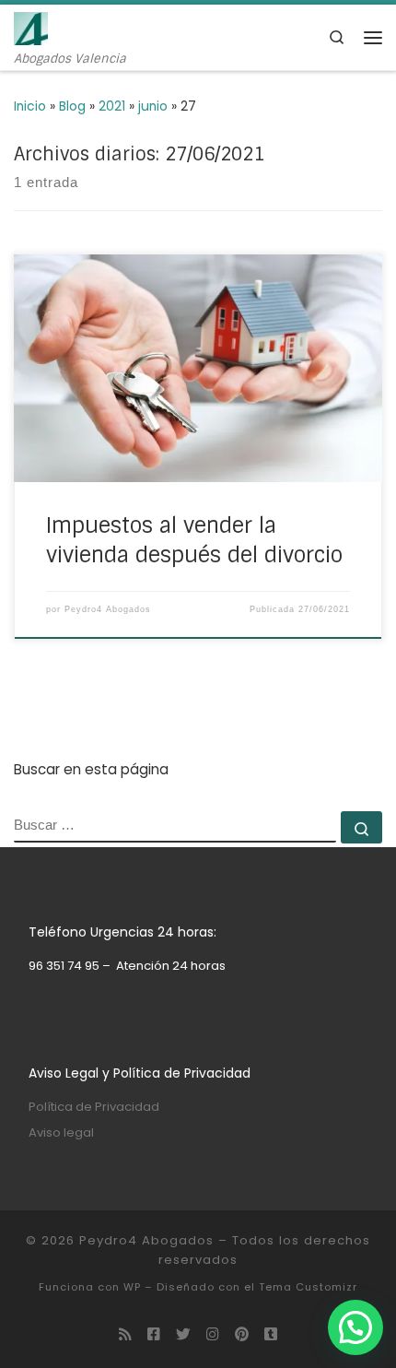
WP (132, 1287)
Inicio (30, 106)
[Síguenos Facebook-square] (153, 1335)
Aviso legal (61, 1132)
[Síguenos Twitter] (183, 1335)
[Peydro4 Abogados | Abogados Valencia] (31, 27)
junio (153, 106)
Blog (72, 106)
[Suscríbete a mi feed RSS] (125, 1335)
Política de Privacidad (94, 1106)
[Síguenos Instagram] (212, 1335)
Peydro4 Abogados (107, 609)
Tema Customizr (308, 1287)
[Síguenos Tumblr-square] (270, 1335)
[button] (355, 1327)
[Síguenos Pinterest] (242, 1335)
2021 (112, 106)
